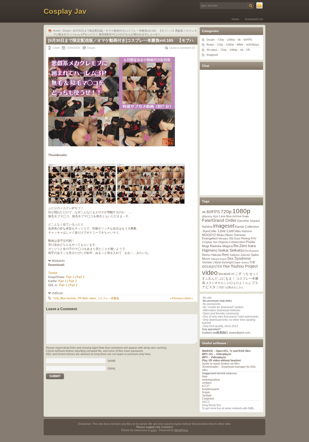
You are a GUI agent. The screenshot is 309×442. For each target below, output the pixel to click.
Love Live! (226, 231)
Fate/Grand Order (219, 220)
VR (248, 49)
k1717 (206, 386)
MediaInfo (58, 260)
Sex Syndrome (239, 258)
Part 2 (80, 277)
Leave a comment (180, 47)
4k (239, 39)
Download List (254, 19)
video (92, 298)
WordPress (181, 430)
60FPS (248, 39)
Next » (189, 298)
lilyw (204, 376)
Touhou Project (244, 266)
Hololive (207, 226)
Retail (210, 44)
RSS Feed (259, 5)
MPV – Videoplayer (214, 357)
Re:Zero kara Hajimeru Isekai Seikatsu (229, 248)
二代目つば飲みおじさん (230, 287)
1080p (231, 39)
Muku (221, 235)
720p (56, 298)
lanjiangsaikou (211, 379)
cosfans (207, 382)
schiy (153, 430)
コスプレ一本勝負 (108, 298)
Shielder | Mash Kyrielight (217, 262)
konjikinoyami (210, 389)
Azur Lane (219, 216)
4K (204, 212)
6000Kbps (252, 44)
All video (212, 49)
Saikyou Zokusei (240, 254)
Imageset (212, 54)
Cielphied (208, 398)
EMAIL (112, 368)
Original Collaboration (231, 242)
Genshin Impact (248, 220)
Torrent (52, 273)
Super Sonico (241, 262)
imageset (223, 226)
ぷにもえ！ (227, 278)
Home (235, 19)
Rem (225, 255)
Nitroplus (223, 238)
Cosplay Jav (65, 11)
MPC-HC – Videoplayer (216, 354)
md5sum (57, 293)
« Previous (176, 298)
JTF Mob (82, 298)
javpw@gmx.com (239, 332)
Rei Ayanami (252, 250)
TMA (226, 266)
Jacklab (207, 395)
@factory (207, 216)
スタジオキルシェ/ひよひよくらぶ (228, 283)
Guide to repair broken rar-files (221, 363)
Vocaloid (224, 274)
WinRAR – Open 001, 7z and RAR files (226, 351)
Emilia (245, 216)
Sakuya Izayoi (218, 258)
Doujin (67, 30)
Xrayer (206, 392)
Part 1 (70, 277)
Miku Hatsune (243, 231)
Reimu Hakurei (211, 255)
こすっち (242, 274)
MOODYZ (209, 235)
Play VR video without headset (221, 360)
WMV (240, 44)
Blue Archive (68, 298)
